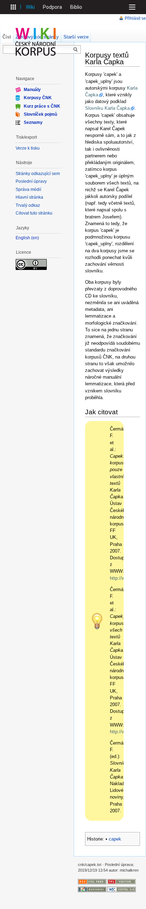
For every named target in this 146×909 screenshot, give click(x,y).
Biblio (76, 7)
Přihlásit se (135, 18)
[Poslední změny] (92, 881)
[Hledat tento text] (75, 50)
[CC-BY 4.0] (31, 263)
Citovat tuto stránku (34, 213)
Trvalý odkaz (28, 205)
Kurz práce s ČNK (42, 105)
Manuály (32, 89)
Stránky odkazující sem (38, 173)
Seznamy (33, 122)
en (35, 238)
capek (115, 839)
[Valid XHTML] (121, 889)
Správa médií (28, 189)
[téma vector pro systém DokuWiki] (121, 881)
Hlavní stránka (29, 197)
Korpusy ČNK (38, 97)
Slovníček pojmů (40, 114)
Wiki (30, 7)
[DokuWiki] (92, 889)
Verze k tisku (28, 148)
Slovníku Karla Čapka (107, 108)
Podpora (52, 7)
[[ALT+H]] (36, 41)
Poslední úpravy (31, 181)
